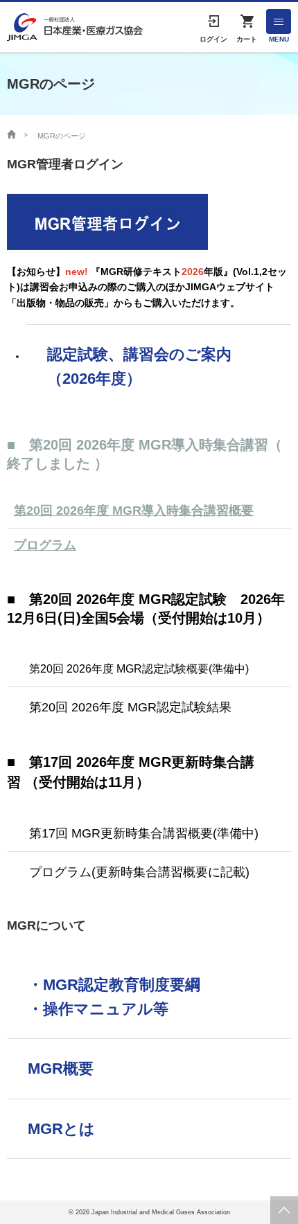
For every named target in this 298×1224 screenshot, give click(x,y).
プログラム (45, 545)
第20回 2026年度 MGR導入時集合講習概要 (134, 510)
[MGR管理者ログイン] (107, 221)
